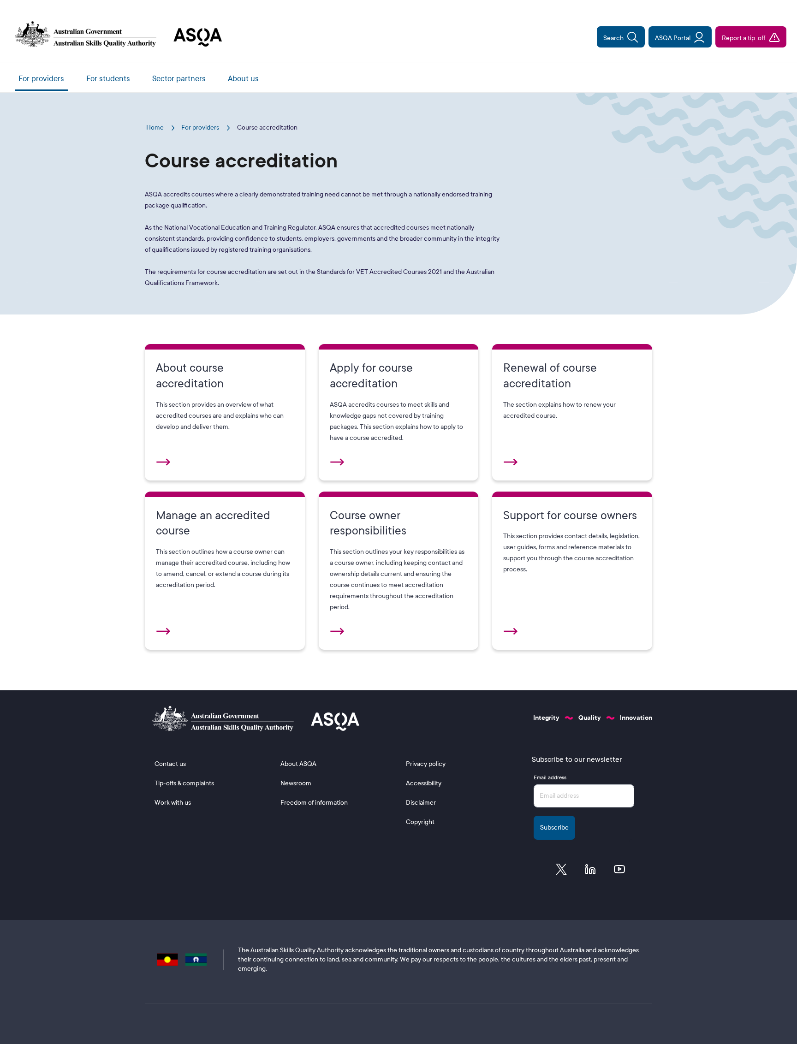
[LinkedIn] (590, 871)
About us (243, 78)
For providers (41, 78)
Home (155, 127)
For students (108, 78)
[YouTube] (619, 871)
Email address (550, 777)
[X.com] (561, 871)
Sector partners (179, 78)
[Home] (115, 35)
